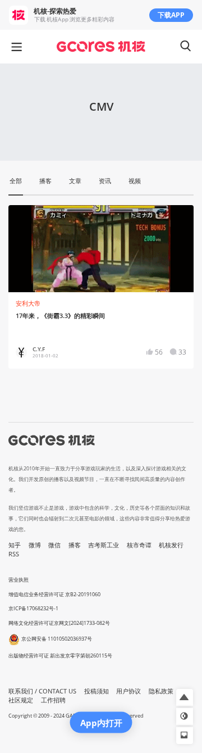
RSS (13, 554)
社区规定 (20, 700)
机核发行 (171, 545)
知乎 (14, 545)
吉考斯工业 (103, 545)
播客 (74, 545)
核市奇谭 (139, 545)
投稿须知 (96, 691)
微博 (35, 545)
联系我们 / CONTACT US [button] (42, 691)
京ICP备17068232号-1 (33, 608)
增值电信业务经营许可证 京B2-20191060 (54, 594)
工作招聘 (53, 700)
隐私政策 (161, 691)
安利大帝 (28, 303)
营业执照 (18, 579)
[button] (184, 697)
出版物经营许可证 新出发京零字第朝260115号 (60, 655)
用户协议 (128, 691)
